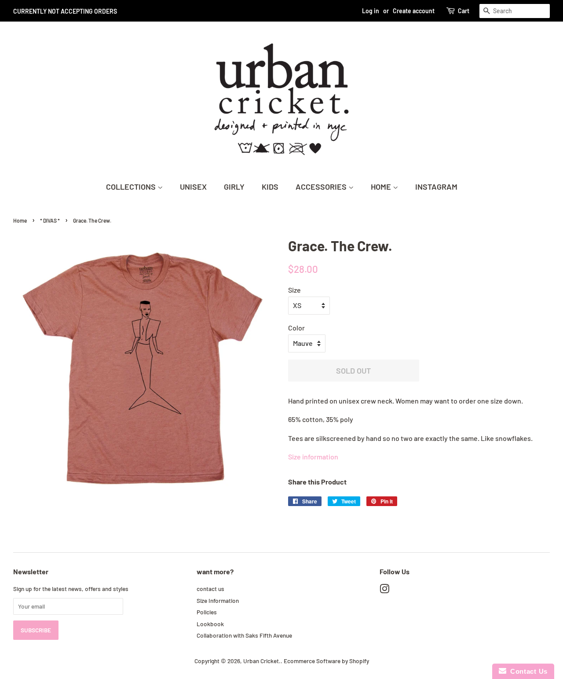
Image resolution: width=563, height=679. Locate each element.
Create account (414, 11)
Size (294, 290)
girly (234, 186)
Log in (370, 11)
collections (131, 186)
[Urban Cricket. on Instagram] (384, 590)
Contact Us (527, 671)
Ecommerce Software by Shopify (326, 660)
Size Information (218, 600)
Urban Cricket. (262, 660)
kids (270, 186)
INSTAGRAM (436, 186)
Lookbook (210, 624)
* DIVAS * (50, 220)
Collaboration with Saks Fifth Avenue (244, 635)
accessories (322, 186)
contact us (210, 588)
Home (20, 220)
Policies (207, 612)
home (382, 186)
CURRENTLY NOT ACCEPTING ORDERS (65, 11)
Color (296, 327)
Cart (463, 11)
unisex (193, 186)
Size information (313, 456)
